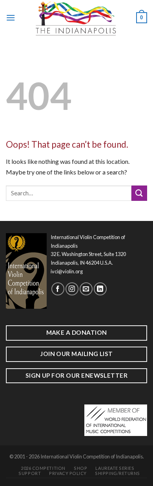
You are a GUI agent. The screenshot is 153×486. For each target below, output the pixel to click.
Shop (80, 468)
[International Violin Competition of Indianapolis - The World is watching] (75, 17)
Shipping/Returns (117, 473)
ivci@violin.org (67, 271)
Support (29, 473)
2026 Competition (43, 468)
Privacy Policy (68, 473)
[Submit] (139, 193)
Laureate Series (114, 468)
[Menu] (10, 17)
